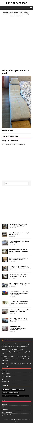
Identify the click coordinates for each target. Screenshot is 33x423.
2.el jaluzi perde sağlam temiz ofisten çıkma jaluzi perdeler (19, 302)
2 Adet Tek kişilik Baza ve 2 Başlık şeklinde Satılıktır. (19, 233)
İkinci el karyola (6, 373)
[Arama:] (16, 183)
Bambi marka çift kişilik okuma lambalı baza (19, 241)
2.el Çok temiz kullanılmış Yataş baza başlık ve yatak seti (18, 258)
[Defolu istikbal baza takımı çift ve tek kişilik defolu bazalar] (5, 313)
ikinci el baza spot (9, 340)
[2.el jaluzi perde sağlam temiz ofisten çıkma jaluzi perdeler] (5, 303)
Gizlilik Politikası (6, 409)
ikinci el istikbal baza (9, 396)
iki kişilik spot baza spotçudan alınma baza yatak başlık (19, 225)
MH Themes (16, 419)
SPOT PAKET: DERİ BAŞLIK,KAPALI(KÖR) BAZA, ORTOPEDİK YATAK (18, 328)
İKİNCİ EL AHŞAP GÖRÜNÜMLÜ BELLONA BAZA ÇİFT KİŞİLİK (18, 275)
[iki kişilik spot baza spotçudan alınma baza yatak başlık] (5, 227)
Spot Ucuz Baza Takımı (7, 415)
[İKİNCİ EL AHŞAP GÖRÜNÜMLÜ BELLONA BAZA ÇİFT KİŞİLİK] (5, 278)
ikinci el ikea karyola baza (10, 393)
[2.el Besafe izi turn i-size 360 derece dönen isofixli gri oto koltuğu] (5, 286)
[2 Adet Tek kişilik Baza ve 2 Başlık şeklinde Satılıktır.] (4, 236)
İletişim (3, 407)
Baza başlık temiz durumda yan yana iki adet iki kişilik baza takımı (20, 267)
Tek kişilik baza (13, 12)
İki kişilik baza (5, 371)
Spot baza (4, 379)
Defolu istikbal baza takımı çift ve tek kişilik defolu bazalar (20, 310)
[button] (31, 8)
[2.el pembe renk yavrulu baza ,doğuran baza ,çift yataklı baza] (5, 253)
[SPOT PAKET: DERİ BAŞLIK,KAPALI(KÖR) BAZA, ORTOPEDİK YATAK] (5, 330)
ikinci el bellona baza (18, 389)
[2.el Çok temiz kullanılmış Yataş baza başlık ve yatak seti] (5, 261)
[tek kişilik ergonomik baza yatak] (16, 127)
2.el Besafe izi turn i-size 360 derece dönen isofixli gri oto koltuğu (20, 284)
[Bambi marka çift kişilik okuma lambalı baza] (5, 244)
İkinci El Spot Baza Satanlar (9, 412)
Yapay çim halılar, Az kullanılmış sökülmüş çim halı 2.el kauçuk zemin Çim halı (19, 293)
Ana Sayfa (5, 12)
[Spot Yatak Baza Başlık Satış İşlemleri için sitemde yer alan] (5, 321)
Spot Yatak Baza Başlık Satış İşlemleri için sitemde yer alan (19, 319)
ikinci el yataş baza (22, 396)
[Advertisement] (16, 44)
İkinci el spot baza (6, 376)
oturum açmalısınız (19, 144)
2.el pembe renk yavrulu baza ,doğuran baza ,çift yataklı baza (18, 250)
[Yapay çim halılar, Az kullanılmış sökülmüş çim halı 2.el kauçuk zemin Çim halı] (5, 293)
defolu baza (6, 389)
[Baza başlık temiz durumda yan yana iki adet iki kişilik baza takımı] (5, 269)
